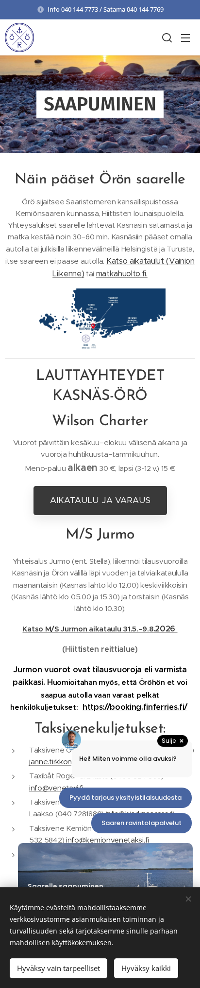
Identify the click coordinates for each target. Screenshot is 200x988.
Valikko (185, 37)
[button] (166, 37)
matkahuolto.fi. (122, 274)
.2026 (165, 629)
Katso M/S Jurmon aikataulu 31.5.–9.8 (87, 628)
